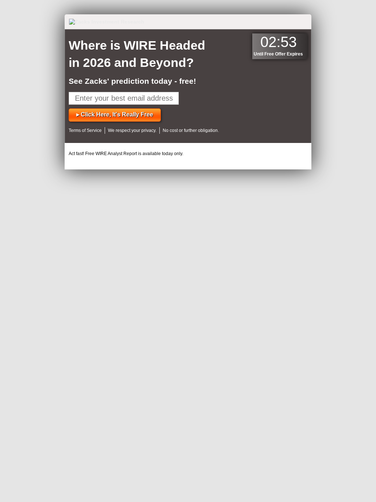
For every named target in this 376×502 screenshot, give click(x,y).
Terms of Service (85, 130)
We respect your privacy (131, 130)
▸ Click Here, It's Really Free (114, 114)
